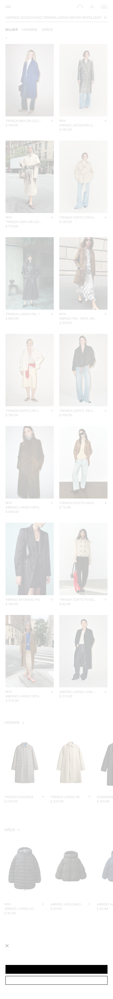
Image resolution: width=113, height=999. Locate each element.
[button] (56, 969)
